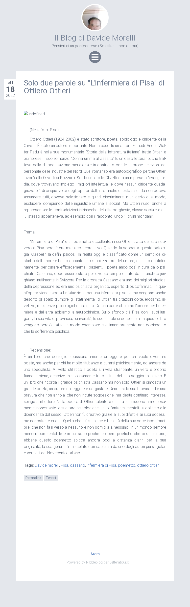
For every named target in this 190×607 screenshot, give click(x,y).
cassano (77, 465)
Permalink (33, 478)
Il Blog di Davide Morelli (95, 37)
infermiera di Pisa (101, 465)
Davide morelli (47, 465)
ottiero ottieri (148, 465)
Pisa (64, 465)
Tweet (51, 478)
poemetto (126, 465)
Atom (95, 554)
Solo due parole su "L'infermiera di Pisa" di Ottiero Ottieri (94, 86)
